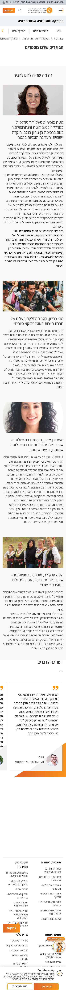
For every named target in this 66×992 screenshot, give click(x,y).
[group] (58, 30)
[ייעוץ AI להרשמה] (59, 946)
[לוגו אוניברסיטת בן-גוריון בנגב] (40, 10)
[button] (61, 10)
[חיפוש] (20, 10)
